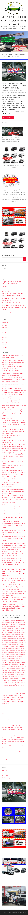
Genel (5, 122)
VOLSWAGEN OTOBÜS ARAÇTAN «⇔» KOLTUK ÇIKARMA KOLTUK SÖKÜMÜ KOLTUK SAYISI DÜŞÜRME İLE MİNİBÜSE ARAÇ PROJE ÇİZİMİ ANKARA (13, 745)
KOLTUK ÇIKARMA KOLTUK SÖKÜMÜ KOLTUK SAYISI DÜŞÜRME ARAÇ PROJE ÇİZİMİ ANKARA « (14, 538)
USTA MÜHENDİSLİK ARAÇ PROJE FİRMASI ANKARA (14, 20)
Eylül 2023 (4, 327)
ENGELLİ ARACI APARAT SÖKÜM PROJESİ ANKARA (11, 672)
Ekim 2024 (4, 325)
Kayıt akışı (4, 773)
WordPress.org (6, 777)
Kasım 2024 (5, 322)
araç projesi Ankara (7, 418)
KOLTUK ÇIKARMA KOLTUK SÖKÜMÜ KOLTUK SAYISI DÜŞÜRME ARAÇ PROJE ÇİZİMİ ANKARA (14, 532)
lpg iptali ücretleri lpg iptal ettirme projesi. (12, 558)
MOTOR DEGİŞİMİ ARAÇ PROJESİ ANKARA (13, 305)
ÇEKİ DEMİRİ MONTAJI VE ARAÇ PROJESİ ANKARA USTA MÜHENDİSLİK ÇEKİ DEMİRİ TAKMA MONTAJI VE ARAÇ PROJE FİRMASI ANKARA (14, 759)
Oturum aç (4, 770)
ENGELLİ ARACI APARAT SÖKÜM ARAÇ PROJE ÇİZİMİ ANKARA (13, 670)
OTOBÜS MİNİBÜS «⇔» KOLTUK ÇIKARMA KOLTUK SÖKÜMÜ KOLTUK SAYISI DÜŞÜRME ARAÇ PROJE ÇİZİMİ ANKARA (14, 580)
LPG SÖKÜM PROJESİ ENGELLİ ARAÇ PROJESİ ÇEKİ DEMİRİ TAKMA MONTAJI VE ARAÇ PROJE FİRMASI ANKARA (13, 562)
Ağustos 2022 (5, 332)
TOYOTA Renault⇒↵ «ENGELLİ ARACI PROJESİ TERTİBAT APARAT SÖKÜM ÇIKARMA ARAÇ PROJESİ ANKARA (12, 368)
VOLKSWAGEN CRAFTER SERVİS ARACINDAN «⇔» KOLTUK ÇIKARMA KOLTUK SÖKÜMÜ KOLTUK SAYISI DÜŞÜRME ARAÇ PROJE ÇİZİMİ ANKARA (13, 735)
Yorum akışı (5, 775)
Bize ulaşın (4, 286)
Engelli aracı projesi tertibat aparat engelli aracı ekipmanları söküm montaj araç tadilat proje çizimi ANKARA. (13, 362)
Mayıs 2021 (4, 342)
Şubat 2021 (5, 344)
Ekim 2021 (4, 340)
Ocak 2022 (4, 337)
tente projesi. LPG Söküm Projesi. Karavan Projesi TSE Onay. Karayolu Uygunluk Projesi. (14, 732)
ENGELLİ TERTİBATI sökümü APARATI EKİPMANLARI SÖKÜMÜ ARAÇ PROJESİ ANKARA (14, 86)
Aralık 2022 (4, 330)
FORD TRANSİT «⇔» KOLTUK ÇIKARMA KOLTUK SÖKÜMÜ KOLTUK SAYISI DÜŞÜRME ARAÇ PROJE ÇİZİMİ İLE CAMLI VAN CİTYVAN (14, 497)
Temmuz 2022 (5, 335)
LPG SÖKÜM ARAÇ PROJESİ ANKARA (12, 302)
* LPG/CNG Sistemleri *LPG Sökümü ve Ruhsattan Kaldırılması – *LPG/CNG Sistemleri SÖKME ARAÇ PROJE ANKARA (14, 379)
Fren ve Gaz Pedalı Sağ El (8, 502)
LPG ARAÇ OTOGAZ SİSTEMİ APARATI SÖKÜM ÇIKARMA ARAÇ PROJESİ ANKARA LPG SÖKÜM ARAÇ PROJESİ (13, 553)
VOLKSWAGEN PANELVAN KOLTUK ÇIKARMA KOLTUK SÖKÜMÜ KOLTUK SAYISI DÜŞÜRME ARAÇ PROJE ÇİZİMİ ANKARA (14, 599)
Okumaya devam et (8, 117)
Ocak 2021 (4, 347)
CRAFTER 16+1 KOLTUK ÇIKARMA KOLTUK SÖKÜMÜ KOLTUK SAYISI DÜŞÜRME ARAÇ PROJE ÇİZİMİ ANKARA (13, 431)
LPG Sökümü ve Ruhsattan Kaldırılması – (12, 567)
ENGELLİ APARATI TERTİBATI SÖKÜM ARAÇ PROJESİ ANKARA (13, 678)
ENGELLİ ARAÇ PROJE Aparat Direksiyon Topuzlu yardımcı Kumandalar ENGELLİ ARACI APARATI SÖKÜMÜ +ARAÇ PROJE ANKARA (13, 674)
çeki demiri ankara (6, 291)
